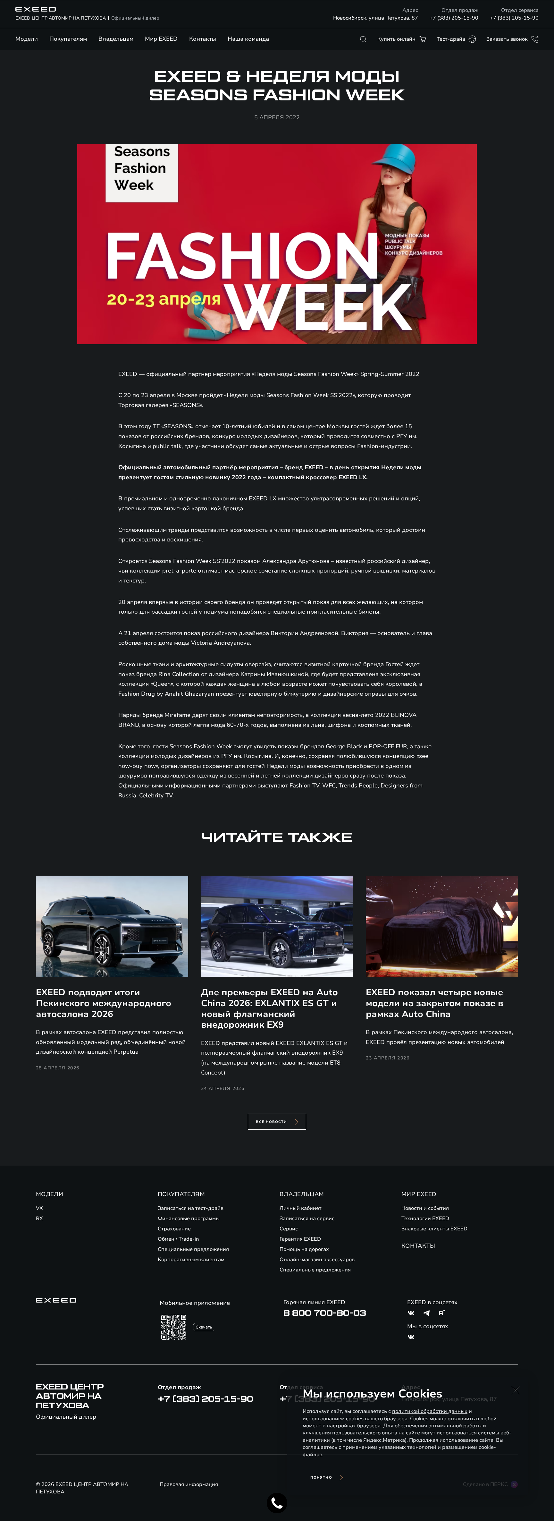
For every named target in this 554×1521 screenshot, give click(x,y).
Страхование (174, 1228)
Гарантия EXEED (300, 1239)
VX (39, 1208)
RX (39, 1218)
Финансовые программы (189, 1218)
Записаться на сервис (307, 1218)
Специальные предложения (193, 1249)
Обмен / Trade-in (178, 1239)
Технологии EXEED (425, 1218)
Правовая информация (189, 1484)
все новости (271, 1121)
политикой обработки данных (429, 1411)
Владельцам (115, 39)
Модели (26, 39)
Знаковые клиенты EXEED (434, 1228)
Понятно (321, 1477)
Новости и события (425, 1208)
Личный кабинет (301, 1208)
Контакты (202, 39)
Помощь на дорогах (304, 1249)
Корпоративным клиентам (191, 1259)
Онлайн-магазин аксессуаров (317, 1259)
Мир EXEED (161, 39)
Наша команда (248, 39)
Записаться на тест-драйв (190, 1208)
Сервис (289, 1228)
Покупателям (68, 39)
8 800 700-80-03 (324, 1313)
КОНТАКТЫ (418, 1246)
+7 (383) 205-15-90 (454, 17)
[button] (515, 1390)
